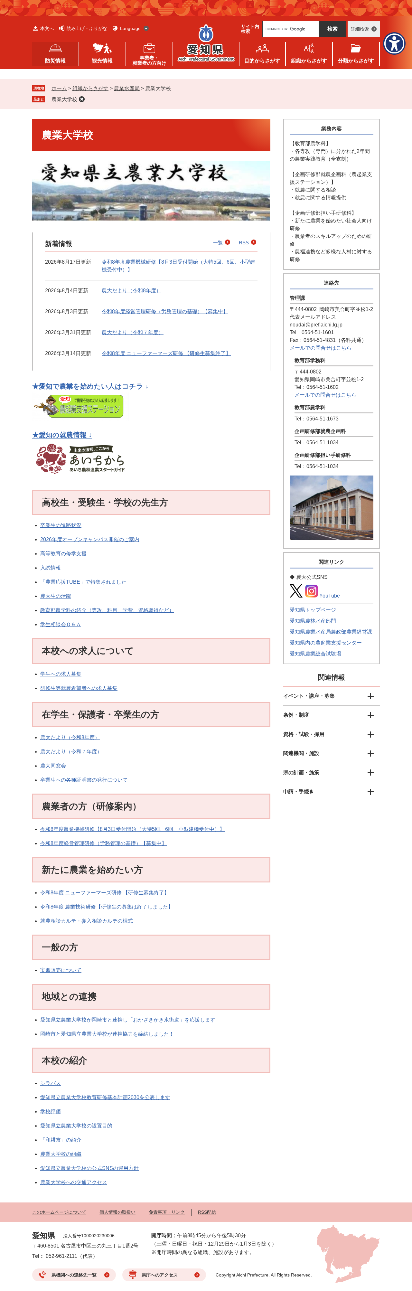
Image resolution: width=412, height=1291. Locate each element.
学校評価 (50, 1111)
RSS (244, 242)
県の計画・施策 (301, 772)
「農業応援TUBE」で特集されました (83, 582)
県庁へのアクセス (160, 1274)
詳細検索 (360, 29)
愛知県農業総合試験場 (315, 653)
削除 (82, 99)
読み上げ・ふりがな (87, 28)
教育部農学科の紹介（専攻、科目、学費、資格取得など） (107, 610)
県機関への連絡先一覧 (74, 1274)
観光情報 (102, 60)
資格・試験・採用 (303, 734)
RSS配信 (207, 1212)
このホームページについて (59, 1212)
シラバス (50, 1083)
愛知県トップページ (313, 610)
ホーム (59, 88)
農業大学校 (64, 99)
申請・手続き (298, 791)
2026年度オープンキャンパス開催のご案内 (89, 539)
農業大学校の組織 (60, 1154)
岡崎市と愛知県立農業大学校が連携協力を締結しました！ (107, 1034)
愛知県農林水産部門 (313, 621)
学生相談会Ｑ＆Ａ (60, 624)
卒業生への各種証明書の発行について (84, 780)
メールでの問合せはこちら (320, 348)
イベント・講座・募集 (309, 696)
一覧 (218, 242)
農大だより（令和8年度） (131, 290)
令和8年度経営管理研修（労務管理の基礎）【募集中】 (165, 311)
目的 (262, 60)
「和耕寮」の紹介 (60, 1140)
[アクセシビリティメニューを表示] (394, 43)
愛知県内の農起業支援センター (326, 643)
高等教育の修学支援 (63, 553)
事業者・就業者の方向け (149, 60)
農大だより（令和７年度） (133, 332)
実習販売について (60, 970)
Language (130, 28)
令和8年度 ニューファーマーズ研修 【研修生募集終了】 (166, 353)
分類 (356, 60)
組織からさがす (90, 88)
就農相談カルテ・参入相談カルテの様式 (86, 921)
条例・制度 (296, 715)
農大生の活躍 (55, 596)
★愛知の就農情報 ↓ (62, 434)
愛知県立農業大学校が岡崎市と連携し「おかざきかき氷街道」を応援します (127, 1019)
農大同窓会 (53, 765)
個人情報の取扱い (117, 1212)
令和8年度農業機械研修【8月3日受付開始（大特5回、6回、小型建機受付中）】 (132, 829)
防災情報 (55, 60)
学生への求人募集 (60, 674)
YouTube (329, 595)
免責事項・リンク (167, 1212)
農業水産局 (127, 88)
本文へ (47, 28)
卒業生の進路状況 (60, 525)
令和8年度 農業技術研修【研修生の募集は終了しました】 (106, 906)
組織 (309, 60)
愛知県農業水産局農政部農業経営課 (331, 632)
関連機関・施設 (301, 753)
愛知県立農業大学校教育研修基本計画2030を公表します (105, 1097)
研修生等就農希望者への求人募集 (78, 688)
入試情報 (50, 567)
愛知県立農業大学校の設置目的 (76, 1125)
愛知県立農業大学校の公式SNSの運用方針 (89, 1168)
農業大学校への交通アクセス (73, 1182)
